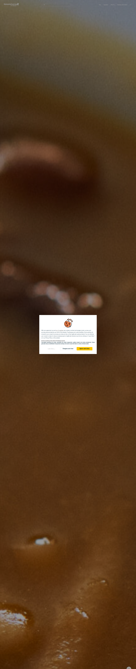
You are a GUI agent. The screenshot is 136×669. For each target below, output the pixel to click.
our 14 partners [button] (60, 330)
